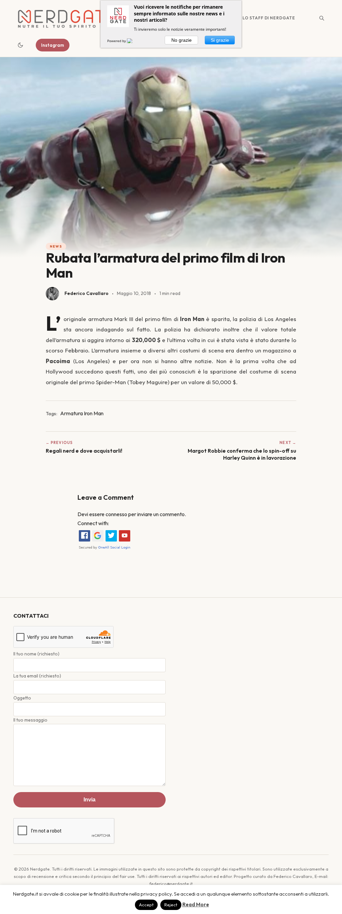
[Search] (322, 18)
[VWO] (133, 40)
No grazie (181, 40)
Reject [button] (170, 904)
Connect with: (93, 523)
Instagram (52, 45)
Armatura (71, 413)
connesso (116, 514)
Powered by (117, 40)
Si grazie (220, 40)
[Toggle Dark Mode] (20, 45)
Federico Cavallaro (86, 293)
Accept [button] (146, 904)
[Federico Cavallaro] (52, 293)
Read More (195, 904)
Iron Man (94, 413)
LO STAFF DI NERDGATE (268, 17)
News (56, 246)
